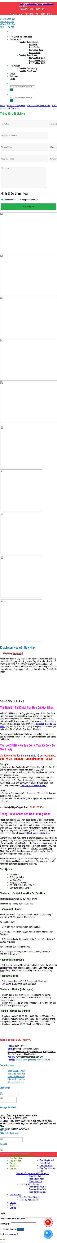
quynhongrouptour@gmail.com (23, 1048)
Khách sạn (14, 76)
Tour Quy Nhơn (15, 39)
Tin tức (12, 74)
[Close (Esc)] (1, 1239)
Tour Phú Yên (15, 66)
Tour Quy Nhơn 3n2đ (37, 60)
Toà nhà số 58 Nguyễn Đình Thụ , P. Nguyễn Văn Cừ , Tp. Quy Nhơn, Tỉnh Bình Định (31, 1052)
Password (5, 1223)
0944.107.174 (17, 1046)
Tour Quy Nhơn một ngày (28, 42)
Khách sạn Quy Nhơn (16, 105)
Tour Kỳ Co (33, 45)
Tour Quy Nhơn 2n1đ (37, 58)
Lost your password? (9, 1234)
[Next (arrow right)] (4, 1242)
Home (2, 105)
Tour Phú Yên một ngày (28, 68)
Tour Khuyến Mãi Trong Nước (21, 37)
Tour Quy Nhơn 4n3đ (37, 63)
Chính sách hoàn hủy (16, 1076)
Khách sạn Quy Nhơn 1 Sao (38, 105)
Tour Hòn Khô (34, 47)
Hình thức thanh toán (16, 1073)
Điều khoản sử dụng (16, 1079)
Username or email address (12, 1218)
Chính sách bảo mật (16, 1071)
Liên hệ (12, 79)
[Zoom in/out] (4, 1239)
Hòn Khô (34, 848)
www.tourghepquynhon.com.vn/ (25, 1057)
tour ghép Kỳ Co (34, 755)
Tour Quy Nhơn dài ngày (28, 55)
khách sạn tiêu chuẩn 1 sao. (39, 833)
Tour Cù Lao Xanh (36, 50)
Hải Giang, (21, 851)
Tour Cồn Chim (34, 52)
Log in (20, 1229)
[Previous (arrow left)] (1, 1242)
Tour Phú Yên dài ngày (28, 71)
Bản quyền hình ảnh (16, 1082)
